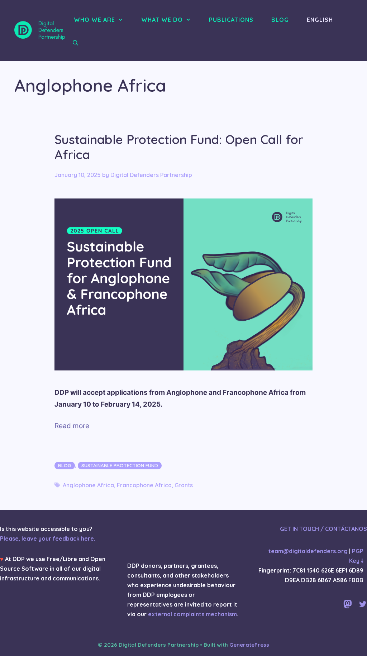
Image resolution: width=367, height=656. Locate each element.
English (320, 19)
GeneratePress (249, 644)
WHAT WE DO (162, 19)
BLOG (280, 19)
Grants (184, 485)
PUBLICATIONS (231, 19)
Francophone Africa (144, 485)
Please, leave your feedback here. (47, 538)
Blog (64, 465)
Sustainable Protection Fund (119, 465)
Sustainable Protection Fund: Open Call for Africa (178, 146)
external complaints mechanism (192, 614)
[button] (122, 19)
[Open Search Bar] (75, 43)
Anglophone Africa (88, 485)
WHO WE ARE (94, 19)
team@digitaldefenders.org (308, 551)
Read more (71, 426)
